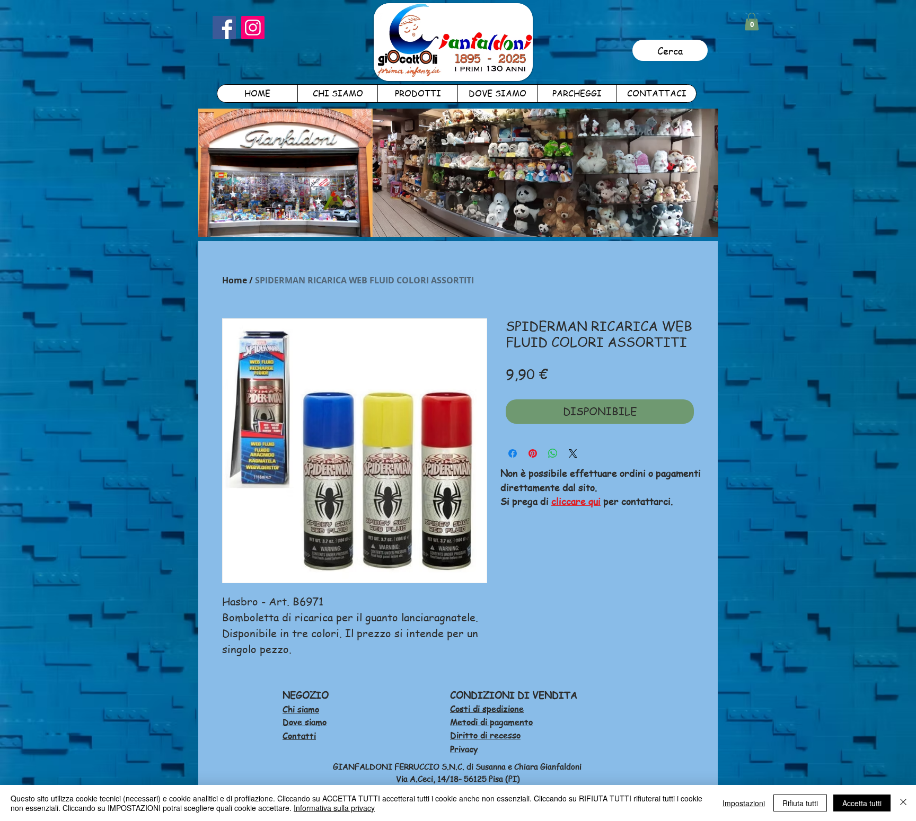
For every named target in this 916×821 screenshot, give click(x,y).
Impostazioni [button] (744, 803)
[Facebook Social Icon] (224, 27)
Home (234, 280)
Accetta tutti (862, 803)
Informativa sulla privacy (334, 807)
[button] (751, 21)
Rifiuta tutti (800, 803)
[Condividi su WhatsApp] (553, 453)
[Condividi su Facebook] (512, 453)
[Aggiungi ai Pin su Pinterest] (532, 453)
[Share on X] (573, 453)
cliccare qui (576, 500)
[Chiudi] (903, 803)
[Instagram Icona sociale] (253, 27)
